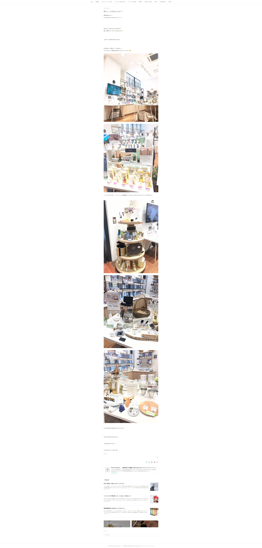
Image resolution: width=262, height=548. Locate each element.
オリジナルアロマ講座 (132, 1)
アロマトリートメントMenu (107, 1)
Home (92, 1)
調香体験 (97, 1)
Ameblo (169, 1)
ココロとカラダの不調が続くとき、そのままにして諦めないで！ (117, 496)
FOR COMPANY (163, 1)
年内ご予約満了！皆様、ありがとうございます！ (114, 483)
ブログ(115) (105, 453)
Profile (156, 1)
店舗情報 (140, 1)
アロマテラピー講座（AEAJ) (120, 1)
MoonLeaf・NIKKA (148, 1)
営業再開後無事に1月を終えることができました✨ (114, 508)
